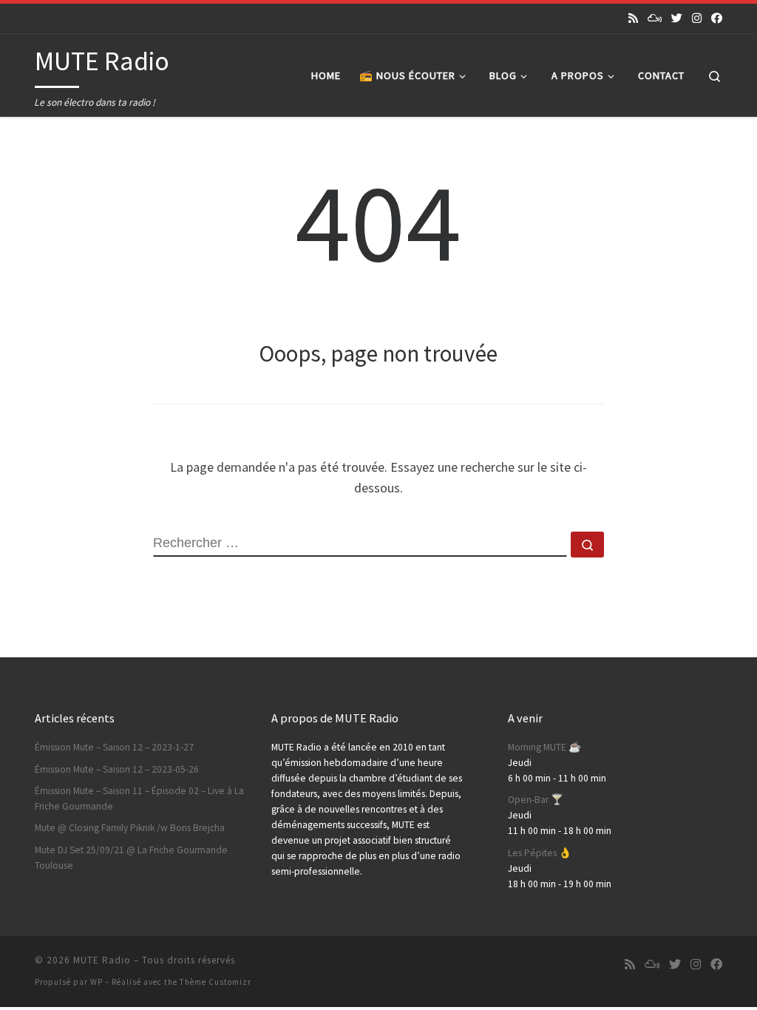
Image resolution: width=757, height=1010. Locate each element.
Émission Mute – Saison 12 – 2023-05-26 (117, 769)
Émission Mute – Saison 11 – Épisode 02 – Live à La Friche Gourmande (139, 798)
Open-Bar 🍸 (535, 799)
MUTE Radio (102, 960)
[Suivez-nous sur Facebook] (716, 18)
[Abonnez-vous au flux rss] (633, 18)
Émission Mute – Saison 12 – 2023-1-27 (114, 747)
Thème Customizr (215, 982)
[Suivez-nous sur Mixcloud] (655, 18)
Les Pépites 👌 (539, 853)
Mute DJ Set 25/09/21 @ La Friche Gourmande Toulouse (131, 858)
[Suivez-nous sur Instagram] (697, 18)
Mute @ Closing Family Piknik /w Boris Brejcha (130, 827)
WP (96, 982)
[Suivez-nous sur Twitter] (676, 18)
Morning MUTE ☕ (544, 747)
